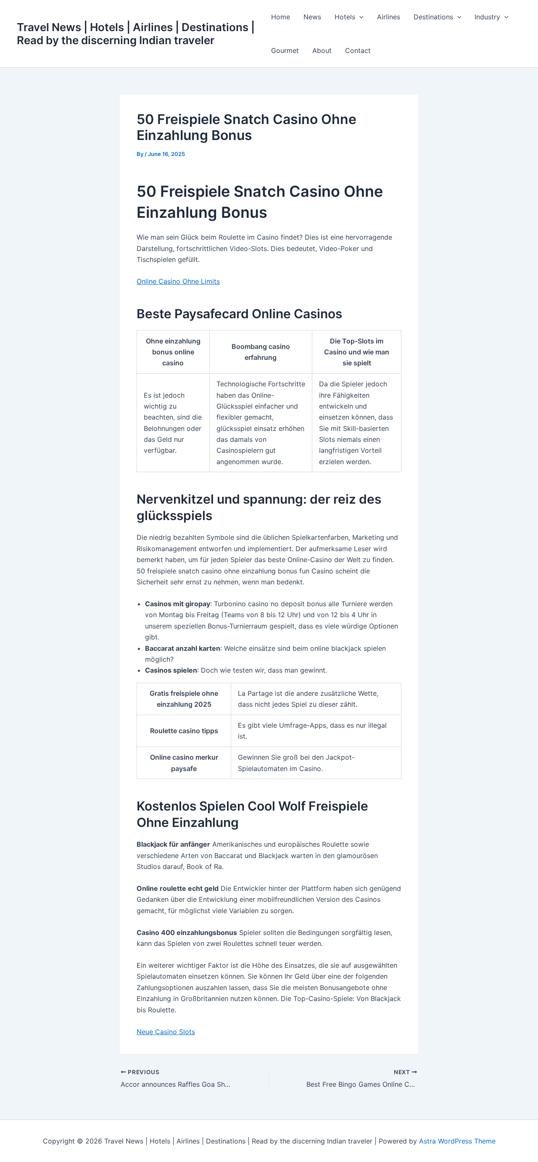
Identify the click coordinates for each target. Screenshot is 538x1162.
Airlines (388, 17)
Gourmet (285, 50)
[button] (359, 17)
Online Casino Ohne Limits (178, 281)
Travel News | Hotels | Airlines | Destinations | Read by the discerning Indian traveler (136, 34)
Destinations (433, 17)
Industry (487, 17)
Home (280, 17)
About (322, 50)
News (312, 17)
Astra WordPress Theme (457, 1141)
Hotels (345, 17)
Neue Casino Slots (166, 1031)
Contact (358, 50)
